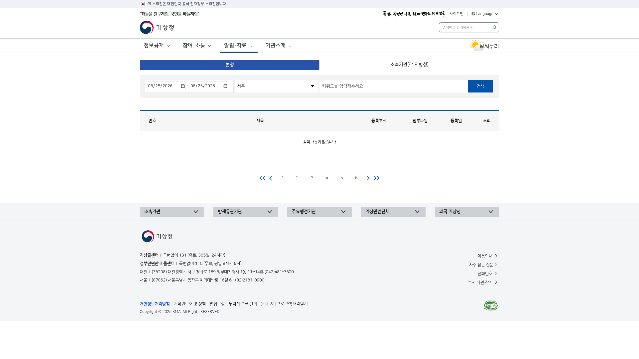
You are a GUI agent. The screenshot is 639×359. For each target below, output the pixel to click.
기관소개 (276, 45)
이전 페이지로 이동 (270, 178)
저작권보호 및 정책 (190, 304)
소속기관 (152, 211)
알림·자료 (235, 45)
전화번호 (485, 273)
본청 (229, 64)
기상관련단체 (377, 211)
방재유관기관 (230, 211)
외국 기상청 (450, 211)
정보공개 (154, 45)
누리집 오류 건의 (243, 304)
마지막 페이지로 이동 (376, 178)
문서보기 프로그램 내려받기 (284, 304)
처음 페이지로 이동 (263, 178)
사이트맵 (457, 14)
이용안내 (485, 256)
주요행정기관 (304, 211)
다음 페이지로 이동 (368, 178)
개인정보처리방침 (155, 304)
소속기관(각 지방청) (409, 64)
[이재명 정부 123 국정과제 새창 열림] (414, 14)
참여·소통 (194, 45)
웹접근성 (217, 304)
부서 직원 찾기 (480, 282)
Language (484, 14)
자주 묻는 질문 (481, 265)
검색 (480, 86)
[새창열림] (484, 46)
